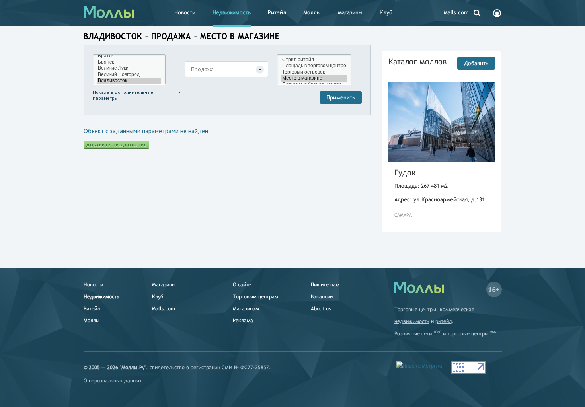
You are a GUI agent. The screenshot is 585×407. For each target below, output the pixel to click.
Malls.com (456, 12)
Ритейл (277, 12)
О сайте (242, 285)
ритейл (443, 321)
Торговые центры (415, 309)
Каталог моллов (417, 61)
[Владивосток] (129, 81)
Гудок (404, 172)
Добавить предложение (116, 145)
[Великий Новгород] (129, 75)
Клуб (386, 12)
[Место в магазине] (314, 78)
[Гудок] (441, 122)
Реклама (243, 320)
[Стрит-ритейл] (314, 60)
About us (321, 309)
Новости (184, 12)
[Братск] (129, 56)
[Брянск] (129, 62)
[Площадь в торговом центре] (314, 66)
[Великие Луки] (129, 68)
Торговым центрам (255, 297)
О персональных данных (113, 381)
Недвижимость (232, 12)
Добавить (476, 63)
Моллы (312, 12)
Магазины (350, 12)
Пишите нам (325, 285)
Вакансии (322, 297)
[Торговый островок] (314, 72)
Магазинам (246, 309)
